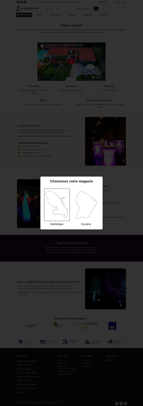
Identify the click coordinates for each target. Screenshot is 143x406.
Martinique (56, 224)
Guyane (86, 224)
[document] (71, 203)
